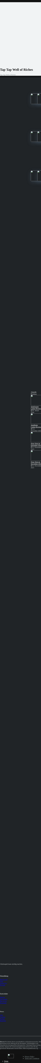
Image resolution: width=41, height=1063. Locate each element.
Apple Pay (3, 983)
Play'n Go (3, 1001)
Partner (2, 1019)
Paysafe (2, 985)
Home (6, 1061)
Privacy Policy (29, 1056)
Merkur (2, 997)
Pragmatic (3, 1003)
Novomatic (3, 999)
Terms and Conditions (32, 1058)
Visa (1, 981)
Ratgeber (3, 1021)
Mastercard (3, 979)
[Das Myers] (11, 1058)
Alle (1, 1015)
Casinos (2, 1017)
